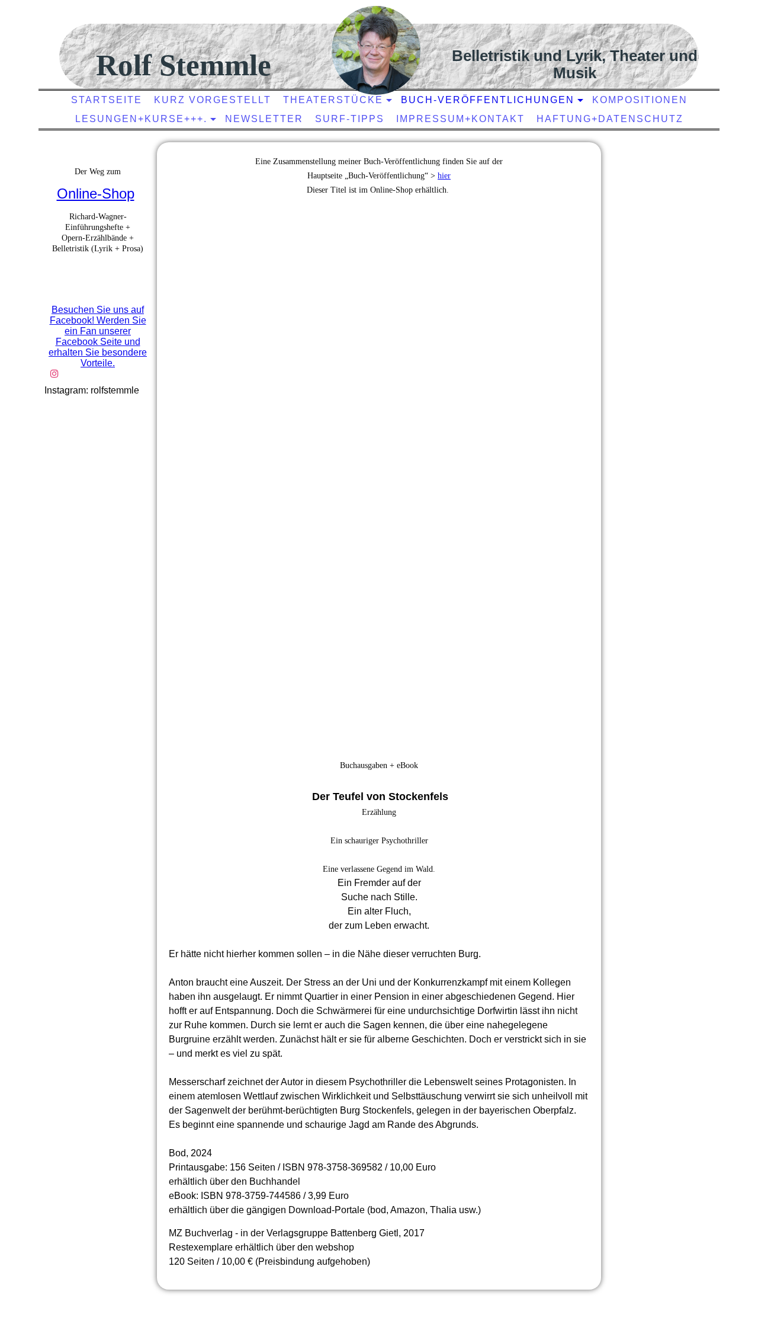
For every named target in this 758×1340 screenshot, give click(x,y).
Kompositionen (640, 100)
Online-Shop (95, 194)
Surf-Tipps (349, 119)
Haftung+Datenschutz (610, 119)
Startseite (106, 100)
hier (444, 175)
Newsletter (264, 119)
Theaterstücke (333, 100)
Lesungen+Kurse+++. (141, 119)
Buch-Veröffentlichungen (487, 100)
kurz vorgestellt (212, 100)
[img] (376, 50)
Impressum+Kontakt (460, 119)
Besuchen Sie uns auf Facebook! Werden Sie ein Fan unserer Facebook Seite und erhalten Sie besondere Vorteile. (98, 336)
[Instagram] (54, 374)
